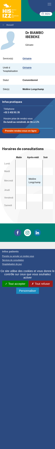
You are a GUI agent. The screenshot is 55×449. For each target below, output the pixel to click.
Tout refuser (42, 283)
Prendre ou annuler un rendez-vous (18, 256)
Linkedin (37, 232)
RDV (47, 14)
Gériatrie (27, 58)
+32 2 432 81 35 (12, 112)
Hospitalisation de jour (12, 264)
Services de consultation (13, 260)
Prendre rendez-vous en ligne (21, 131)
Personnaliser (27, 290)
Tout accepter (16, 283)
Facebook (17, 232)
